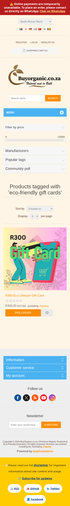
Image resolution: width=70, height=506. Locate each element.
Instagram (52, 397)
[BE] (49, 29)
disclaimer (41, 465)
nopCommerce (43, 451)
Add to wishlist (47, 312)
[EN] (21, 29)
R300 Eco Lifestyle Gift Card (24, 295)
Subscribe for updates (37, 478)
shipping (44, 305)
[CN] (40, 29)
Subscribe (51, 424)
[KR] (44, 29)
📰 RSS (14, 488)
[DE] (30, 29)
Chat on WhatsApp (52, 11)
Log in (34, 42)
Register (21, 42)
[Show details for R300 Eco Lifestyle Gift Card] (35, 258)
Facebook (17, 397)
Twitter (26, 397)
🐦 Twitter (53, 488)
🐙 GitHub (32, 488)
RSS (35, 397)
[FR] (35, 29)
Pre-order (23, 312)
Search (53, 98)
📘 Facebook (35, 499)
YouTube (43, 397)
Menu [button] (10, 112)
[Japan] (26, 29)
